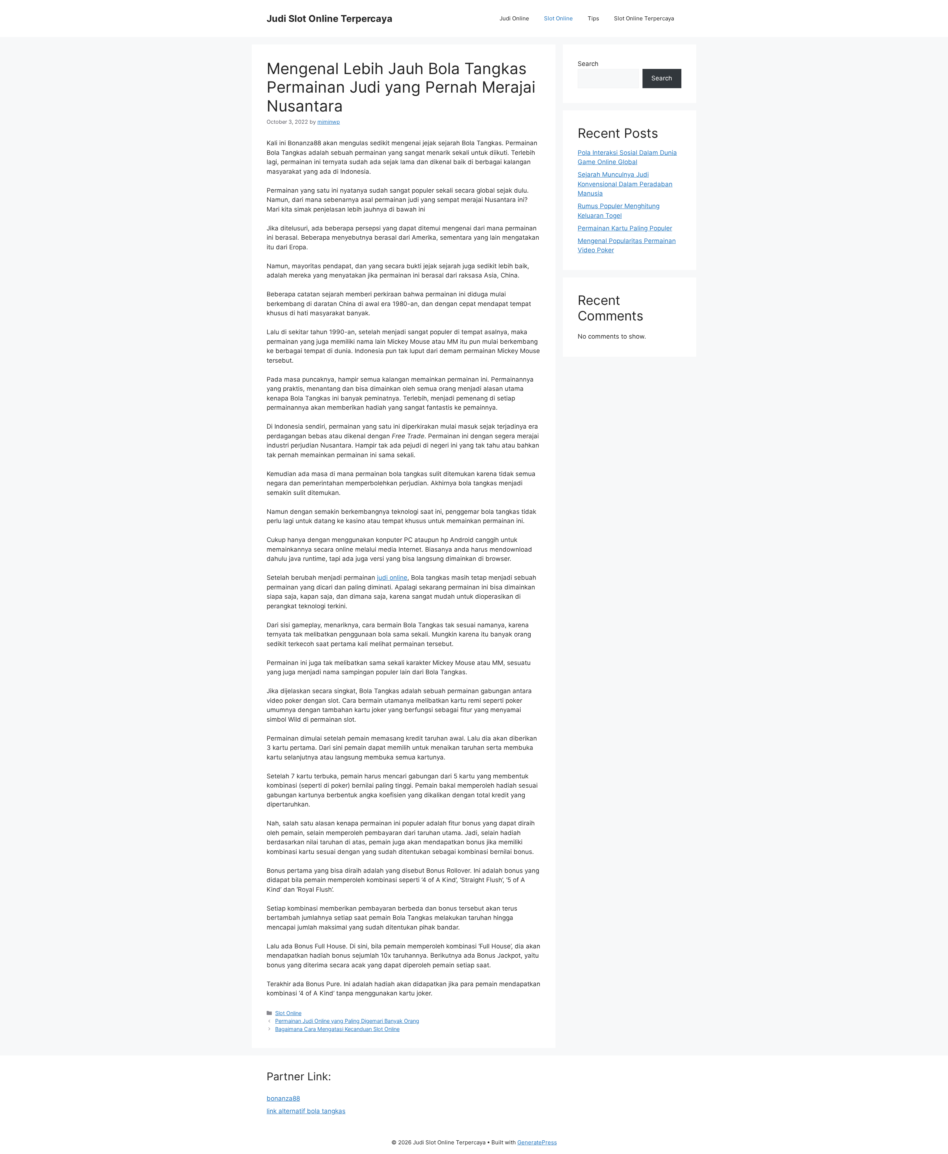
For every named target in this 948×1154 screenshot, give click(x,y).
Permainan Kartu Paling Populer (625, 228)
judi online (392, 577)
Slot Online (558, 18)
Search (588, 63)
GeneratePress (537, 1142)
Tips (593, 18)
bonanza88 (283, 1098)
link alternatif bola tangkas (306, 1111)
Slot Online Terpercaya (644, 18)
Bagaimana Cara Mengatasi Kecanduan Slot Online (337, 1029)
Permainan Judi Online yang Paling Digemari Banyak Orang (347, 1021)
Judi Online (514, 18)
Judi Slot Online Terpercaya (330, 18)
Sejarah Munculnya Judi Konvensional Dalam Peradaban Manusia (625, 184)
